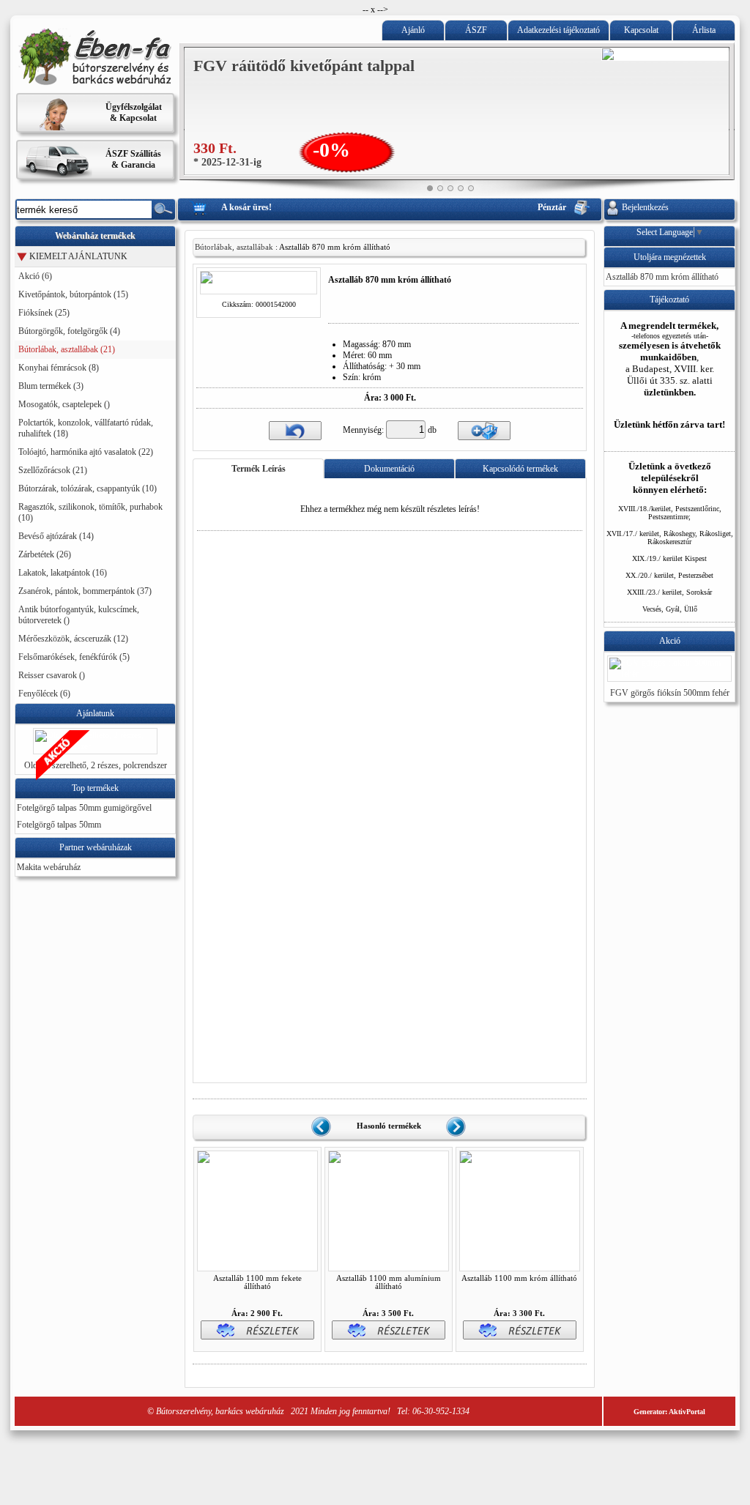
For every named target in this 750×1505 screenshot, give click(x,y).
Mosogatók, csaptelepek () (64, 404)
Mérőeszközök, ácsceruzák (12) (73, 638)
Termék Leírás (258, 469)
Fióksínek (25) (44, 313)
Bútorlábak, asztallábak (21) (66, 349)
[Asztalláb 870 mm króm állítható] (258, 288)
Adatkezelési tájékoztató (558, 30)
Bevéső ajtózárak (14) (56, 536)
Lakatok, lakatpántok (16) (62, 573)
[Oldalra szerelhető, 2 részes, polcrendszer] (95, 746)
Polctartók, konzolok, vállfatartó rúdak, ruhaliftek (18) (85, 428)
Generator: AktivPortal (669, 1412)
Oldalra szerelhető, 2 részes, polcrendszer (95, 765)
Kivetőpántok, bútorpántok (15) (73, 294)
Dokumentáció (389, 469)
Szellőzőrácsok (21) (52, 470)
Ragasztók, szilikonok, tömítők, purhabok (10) (90, 512)
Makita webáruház (49, 867)
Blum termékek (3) (50, 386)
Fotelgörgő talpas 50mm (59, 825)
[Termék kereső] (163, 209)
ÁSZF (476, 30)
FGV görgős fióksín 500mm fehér (669, 693)
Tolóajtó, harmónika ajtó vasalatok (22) (85, 452)
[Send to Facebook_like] (361, 316)
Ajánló (413, 30)
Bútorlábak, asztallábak (234, 247)
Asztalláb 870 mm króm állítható (662, 277)
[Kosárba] (484, 430)
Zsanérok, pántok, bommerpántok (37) (85, 591)
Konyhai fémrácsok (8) (58, 368)
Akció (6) (35, 276)
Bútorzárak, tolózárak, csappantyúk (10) (87, 488)
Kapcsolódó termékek (520, 469)
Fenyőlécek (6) (44, 693)
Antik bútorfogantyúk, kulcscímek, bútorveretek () (78, 614)
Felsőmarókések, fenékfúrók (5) (74, 657)
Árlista (704, 30)
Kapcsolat (641, 30)
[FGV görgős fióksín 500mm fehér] (669, 674)
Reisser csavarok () (51, 675)
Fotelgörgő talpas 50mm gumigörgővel (84, 808)
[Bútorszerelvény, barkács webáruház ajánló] (95, 83)
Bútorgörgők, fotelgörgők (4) (69, 331)
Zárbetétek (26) (44, 554)
